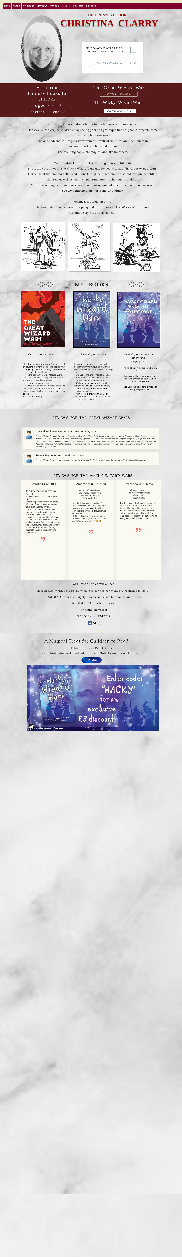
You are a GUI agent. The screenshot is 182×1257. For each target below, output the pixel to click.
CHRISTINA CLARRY (109, 23)
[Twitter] (95, 623)
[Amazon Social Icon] (100, 623)
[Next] (166, 1031)
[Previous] (15, 1031)
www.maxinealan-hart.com (87, 190)
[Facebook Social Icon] (90, 623)
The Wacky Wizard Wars (90, 493)
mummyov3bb (85, 490)
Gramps (133, 490)
